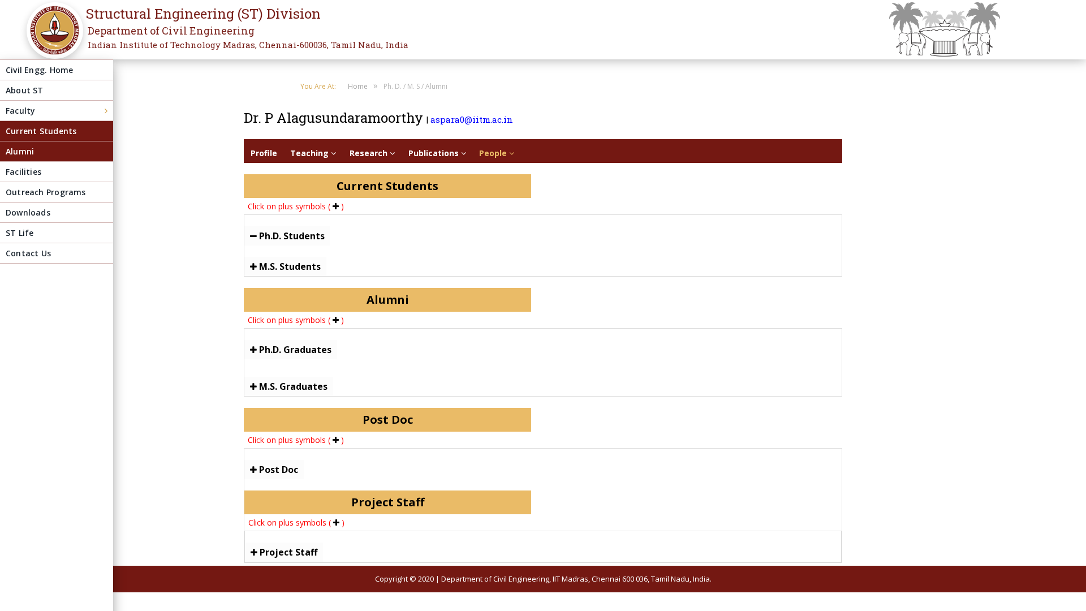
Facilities (23, 171)
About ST (25, 90)
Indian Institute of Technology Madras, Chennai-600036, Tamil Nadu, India (248, 44)
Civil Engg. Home (39, 69)
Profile (264, 153)
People (494, 153)
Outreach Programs (46, 192)
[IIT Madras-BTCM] (51, 38)
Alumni (20, 151)
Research (370, 153)
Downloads (28, 212)
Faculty (20, 110)
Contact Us (28, 253)
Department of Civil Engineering (171, 30)
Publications (434, 153)
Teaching (310, 153)
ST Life (19, 232)
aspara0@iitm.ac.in (471, 119)
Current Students (41, 131)
